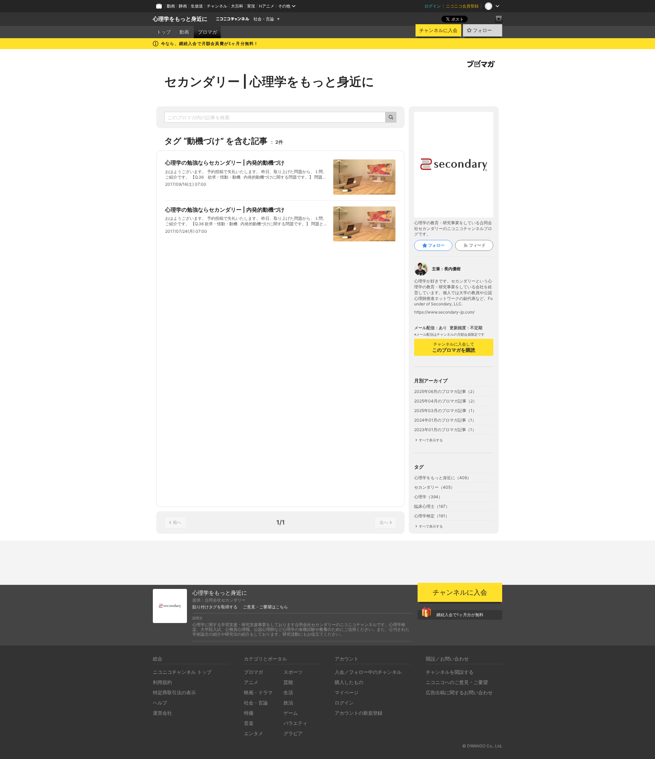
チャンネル (217, 6)
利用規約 (162, 682)
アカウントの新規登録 (358, 713)
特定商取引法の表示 (174, 692)
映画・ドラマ (258, 692)
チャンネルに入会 (438, 30)
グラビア (293, 733)
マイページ (347, 692)
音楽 (248, 723)
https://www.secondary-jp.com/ (444, 312)
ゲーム (290, 713)
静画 (183, 6)
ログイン (432, 6)
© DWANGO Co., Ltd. (482, 745)
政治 (288, 702)
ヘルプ (160, 702)
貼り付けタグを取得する (214, 607)
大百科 (237, 6)
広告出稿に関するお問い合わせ (459, 692)
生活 (288, 692)
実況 (251, 6)
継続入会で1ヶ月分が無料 (459, 614)
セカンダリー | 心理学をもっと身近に (269, 81)
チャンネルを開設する (450, 672)
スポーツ (293, 672)
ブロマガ (207, 32)
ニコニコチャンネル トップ (182, 672)
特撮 (248, 713)
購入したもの (349, 682)
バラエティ (295, 723)
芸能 (288, 682)
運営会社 (162, 713)
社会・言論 (263, 19)
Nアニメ (266, 6)
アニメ (251, 682)
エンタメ (253, 733)
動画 (171, 6)
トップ (164, 32)
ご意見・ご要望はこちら (265, 607)
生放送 (197, 6)
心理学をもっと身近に (180, 19)
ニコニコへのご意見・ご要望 (457, 682)
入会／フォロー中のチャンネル (368, 672)
